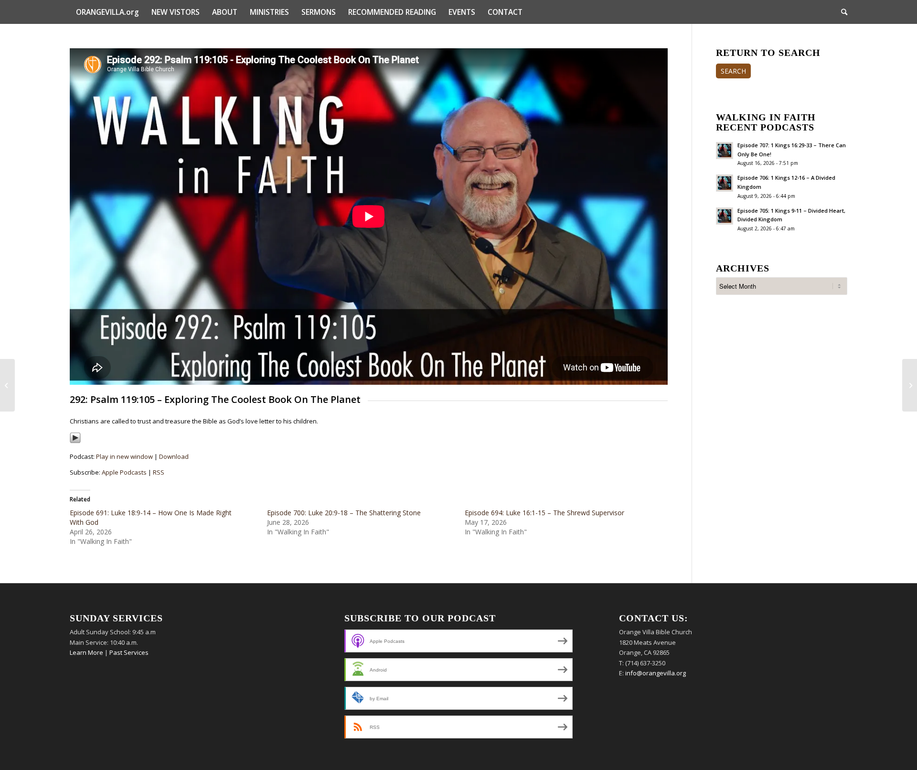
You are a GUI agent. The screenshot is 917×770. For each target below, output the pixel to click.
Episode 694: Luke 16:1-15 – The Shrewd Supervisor (544, 512)
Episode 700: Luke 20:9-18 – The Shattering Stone (344, 512)
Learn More (86, 652)
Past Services (129, 652)
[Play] (75, 441)
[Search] (841, 12)
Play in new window (124, 456)
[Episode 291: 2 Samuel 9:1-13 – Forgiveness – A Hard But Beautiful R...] (7, 385)
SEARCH (733, 71)
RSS (158, 472)
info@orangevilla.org (655, 673)
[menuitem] (107, 12)
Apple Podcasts (124, 472)
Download (174, 456)
